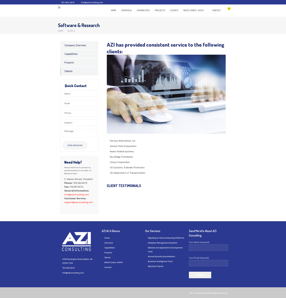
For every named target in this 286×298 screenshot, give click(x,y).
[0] (227, 10)
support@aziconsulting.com (78, 202)
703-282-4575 (67, 2)
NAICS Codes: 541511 (194, 10)
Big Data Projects (155, 266)
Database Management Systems (162, 243)
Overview (126, 10)
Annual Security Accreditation (161, 256)
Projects (160, 10)
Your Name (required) (199, 242)
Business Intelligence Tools (160, 261)
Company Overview (75, 45)
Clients (174, 10)
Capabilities (143, 10)
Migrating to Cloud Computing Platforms (166, 238)
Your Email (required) (199, 258)
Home (113, 10)
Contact (216, 10)
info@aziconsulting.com (92, 2)
